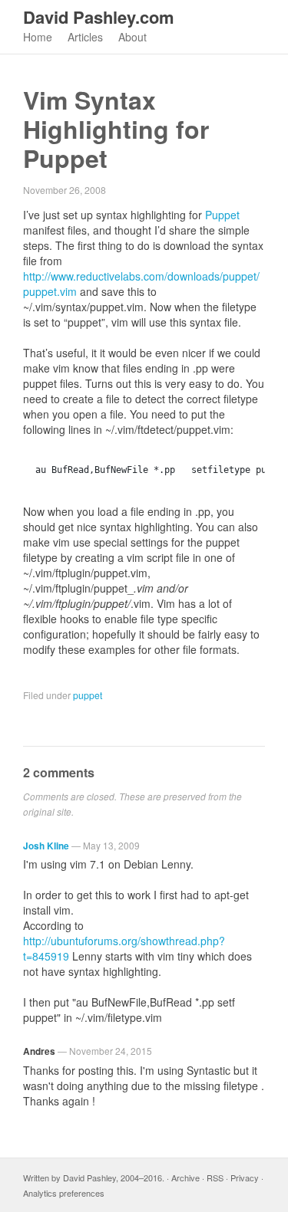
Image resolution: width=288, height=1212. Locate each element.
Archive (185, 1177)
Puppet (222, 214)
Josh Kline (46, 845)
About (132, 36)
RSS (215, 1177)
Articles (85, 36)
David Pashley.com (98, 17)
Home (37, 36)
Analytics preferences (63, 1193)
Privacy (244, 1177)
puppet (87, 694)
